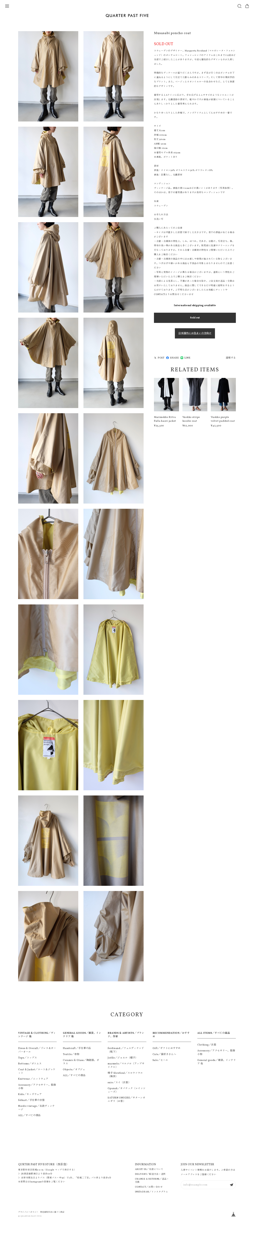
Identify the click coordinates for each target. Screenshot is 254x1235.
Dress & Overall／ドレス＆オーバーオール (37, 1050)
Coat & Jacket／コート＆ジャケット (36, 1071)
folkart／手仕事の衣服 (31, 1100)
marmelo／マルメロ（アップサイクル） (126, 1065)
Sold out (195, 317)
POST (161, 358)
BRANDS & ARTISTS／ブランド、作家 (126, 1034)
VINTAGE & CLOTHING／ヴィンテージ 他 (37, 1034)
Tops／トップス (27, 1058)
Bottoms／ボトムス (30, 1063)
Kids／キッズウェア (30, 1094)
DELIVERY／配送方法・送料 (150, 1174)
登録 (231, 1184)
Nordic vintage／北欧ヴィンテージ (36, 1107)
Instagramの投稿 (39, 1181)
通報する (231, 358)
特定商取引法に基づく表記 (52, 1212)
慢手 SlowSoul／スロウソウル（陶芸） (125, 1074)
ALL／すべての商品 (29, 1115)
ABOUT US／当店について (149, 1169)
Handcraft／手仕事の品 (77, 1048)
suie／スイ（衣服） (119, 1082)
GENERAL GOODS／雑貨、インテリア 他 (82, 1034)
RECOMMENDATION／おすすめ (171, 1034)
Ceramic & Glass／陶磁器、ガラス (81, 1061)
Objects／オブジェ (74, 1069)
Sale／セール (160, 1060)
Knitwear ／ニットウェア (33, 1079)
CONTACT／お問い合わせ (149, 1187)
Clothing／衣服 (206, 1045)
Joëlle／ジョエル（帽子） (123, 1058)
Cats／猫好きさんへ (164, 1054)
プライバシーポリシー (28, 1212)
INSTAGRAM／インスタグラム (151, 1191)
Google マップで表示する (60, 1169)
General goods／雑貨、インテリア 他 (216, 1061)
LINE (187, 358)
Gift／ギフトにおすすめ (167, 1048)
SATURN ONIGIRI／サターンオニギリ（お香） (126, 1099)
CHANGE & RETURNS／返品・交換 (152, 1181)
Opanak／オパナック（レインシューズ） (126, 1090)
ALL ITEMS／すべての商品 (213, 1033)
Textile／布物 (71, 1054)
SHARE (174, 358)
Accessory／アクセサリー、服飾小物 (37, 1086)
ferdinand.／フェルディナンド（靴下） (126, 1050)
